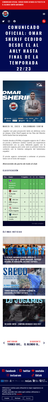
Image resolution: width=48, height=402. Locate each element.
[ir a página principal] (5, 14)
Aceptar (6, 398)
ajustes (19, 394)
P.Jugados (24, 177)
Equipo (11, 177)
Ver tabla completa (37, 223)
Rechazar (17, 398)
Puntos (42, 177)
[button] (44, 14)
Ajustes (28, 398)
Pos (5, 177)
